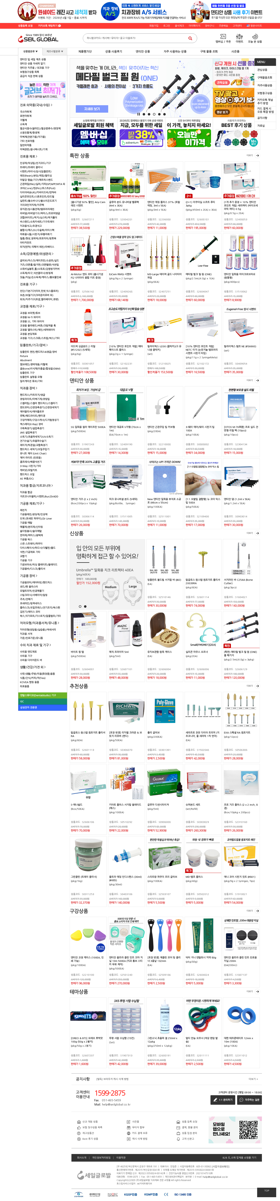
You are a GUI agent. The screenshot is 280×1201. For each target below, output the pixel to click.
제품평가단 (85, 51)
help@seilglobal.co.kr (215, 1177)
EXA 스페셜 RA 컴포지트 (237, 732)
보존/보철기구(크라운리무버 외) (36, 295)
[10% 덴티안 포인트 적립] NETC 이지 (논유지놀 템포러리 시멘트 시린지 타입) (202, 349)
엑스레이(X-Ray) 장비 (31, 424)
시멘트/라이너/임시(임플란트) (35, 171)
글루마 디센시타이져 (158, 805)
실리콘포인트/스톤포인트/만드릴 (37, 196)
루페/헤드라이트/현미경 (32, 416)
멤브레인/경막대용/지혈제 (33, 364)
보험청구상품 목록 (29, 72)
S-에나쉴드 (76, 805)
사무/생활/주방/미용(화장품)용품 (37, 674)
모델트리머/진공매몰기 (32, 591)
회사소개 (81, 1157)
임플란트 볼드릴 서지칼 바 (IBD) (164, 580)
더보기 (250, 155)
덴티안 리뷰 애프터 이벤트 (236, 133)
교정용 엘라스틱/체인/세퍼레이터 (37, 330)
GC (22, 701)
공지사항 (262, 118)
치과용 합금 (26, 492)
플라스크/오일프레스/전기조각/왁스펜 (40, 607)
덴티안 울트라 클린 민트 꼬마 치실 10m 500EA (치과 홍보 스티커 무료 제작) (126, 961)
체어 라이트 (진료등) (31, 457)
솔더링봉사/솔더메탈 (31, 531)
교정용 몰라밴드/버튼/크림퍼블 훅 (38, 325)
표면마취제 (25, 116)
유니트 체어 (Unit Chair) (33, 453)
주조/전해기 (26, 599)
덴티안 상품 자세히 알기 (32, 63)
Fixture (24, 356)
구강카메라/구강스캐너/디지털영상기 (39, 420)
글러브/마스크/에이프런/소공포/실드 (39, 260)
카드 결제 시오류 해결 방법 (265, 110)
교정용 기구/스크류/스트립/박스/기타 (40, 338)
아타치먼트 (25, 242)
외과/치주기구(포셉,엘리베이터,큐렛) (39, 299)
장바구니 (209, 26)
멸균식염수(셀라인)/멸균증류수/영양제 (40, 128)
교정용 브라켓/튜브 (30, 313)
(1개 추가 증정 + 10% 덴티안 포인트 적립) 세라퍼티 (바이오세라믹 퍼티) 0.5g (241, 205)
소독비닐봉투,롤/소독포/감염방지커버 (40, 269)
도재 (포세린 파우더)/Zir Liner (36, 518)
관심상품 (262, 69)
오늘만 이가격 (189, 133)
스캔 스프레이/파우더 (31, 543)
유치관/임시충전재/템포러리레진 (37, 209)
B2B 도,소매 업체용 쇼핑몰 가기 (239, 1157)
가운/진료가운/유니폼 (31, 638)
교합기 (23, 556)
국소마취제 (25, 112)
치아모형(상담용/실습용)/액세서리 (38, 629)
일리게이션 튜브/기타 (31, 381)
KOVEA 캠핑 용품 (29, 682)
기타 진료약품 (27, 141)
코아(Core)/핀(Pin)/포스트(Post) (37, 188)
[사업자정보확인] (221, 1166)
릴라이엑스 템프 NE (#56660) (240, 346)
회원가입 (153, 26)
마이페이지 (194, 26)
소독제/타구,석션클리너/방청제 (36, 273)
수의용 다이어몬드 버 (31, 660)
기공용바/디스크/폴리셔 (32, 569)
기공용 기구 (26, 560)
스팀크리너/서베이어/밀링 (33, 595)
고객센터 (237, 26)
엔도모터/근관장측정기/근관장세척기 (39, 407)
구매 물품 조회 (209, 51)
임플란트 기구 (27, 373)
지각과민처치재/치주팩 (32, 205)
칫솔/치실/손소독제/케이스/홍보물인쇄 (40, 277)
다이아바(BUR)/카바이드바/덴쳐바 (38, 192)
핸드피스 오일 (27, 474)
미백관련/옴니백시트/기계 (33, 149)
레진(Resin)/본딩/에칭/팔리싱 (36, 175)
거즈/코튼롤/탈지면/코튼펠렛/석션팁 (39, 265)
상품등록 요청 (25, 26)
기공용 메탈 (26, 523)
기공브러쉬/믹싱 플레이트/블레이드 (38, 564)
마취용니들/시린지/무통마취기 (36, 234)
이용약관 (121, 1157)
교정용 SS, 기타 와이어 (32, 321)
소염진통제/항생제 (29, 132)
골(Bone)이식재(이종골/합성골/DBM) (40, 368)
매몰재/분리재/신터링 (31, 527)
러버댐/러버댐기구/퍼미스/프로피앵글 (40, 213)
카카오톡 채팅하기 (48, 26)
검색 (190, 38)
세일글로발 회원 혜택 (93, 133)
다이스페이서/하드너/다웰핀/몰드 (37, 548)
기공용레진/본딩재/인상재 (33, 514)
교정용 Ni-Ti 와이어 (30, 317)
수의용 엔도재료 (28, 652)
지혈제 (23, 120)
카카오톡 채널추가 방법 (265, 102)
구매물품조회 (264, 77)
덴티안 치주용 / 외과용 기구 (34, 68)
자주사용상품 (264, 85)
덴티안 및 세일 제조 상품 (33, 59)
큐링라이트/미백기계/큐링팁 (35, 399)
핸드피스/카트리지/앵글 (32, 395)
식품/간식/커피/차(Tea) (33, 678)
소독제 (23, 124)
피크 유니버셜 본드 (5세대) (123, 499)
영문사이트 (256, 26)
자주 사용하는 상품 (175, 51)
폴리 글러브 (153, 732)
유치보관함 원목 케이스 (159, 652)
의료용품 (24, 686)
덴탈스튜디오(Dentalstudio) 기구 (38, 695)
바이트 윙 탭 (77, 652)
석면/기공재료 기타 (30, 552)
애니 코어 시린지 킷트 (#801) (239, 877)
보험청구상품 (264, 93)
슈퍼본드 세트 (193, 805)
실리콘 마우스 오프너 (197, 652)
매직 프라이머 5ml (119, 652)
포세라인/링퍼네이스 (31, 603)
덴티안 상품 (143, 51)
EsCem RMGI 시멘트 (120, 274)
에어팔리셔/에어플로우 (32, 411)
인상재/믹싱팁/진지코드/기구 (35, 163)
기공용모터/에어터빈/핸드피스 (36, 582)
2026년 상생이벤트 (141, 133)
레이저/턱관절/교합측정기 (33, 445)
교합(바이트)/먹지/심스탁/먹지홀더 (38, 217)
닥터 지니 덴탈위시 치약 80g (201, 957)
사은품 (235, 51)
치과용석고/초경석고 (31, 226)
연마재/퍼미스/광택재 (31, 535)
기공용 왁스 (26, 539)
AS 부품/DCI (27, 478)
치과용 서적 (26, 634)
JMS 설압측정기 (28, 432)
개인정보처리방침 (101, 1157)
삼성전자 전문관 (28, 707)
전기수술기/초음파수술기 (33, 441)
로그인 (166, 26)
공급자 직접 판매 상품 (31, 76)
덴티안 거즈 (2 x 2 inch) (84, 499)
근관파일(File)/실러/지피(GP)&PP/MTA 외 (42, 184)
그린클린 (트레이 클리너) (84, 877)
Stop (139, 114)
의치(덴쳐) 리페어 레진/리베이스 (37, 247)
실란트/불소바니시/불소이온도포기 (38, 201)
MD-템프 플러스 (194, 877)
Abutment (26, 360)
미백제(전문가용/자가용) (33, 137)
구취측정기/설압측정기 (32, 428)
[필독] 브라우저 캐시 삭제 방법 (112, 1079)
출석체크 (179, 26)
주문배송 (223, 26)
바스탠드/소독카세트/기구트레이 (37, 222)
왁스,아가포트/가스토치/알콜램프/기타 (40, 616)
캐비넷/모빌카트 (28, 470)
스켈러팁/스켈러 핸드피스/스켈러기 (38, 403)
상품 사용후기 (113, 51)
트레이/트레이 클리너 (31, 167)
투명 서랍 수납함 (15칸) (121, 1038)
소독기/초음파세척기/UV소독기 (36, 437)
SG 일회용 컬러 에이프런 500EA (88, 427)
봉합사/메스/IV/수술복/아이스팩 (37, 230)
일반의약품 (25, 145)
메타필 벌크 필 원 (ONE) (199, 274)
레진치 (23, 510)
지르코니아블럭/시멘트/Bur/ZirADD (39, 496)
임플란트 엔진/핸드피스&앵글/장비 (38, 352)
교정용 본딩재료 (28, 334)
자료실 (261, 125)
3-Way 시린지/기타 (30, 466)
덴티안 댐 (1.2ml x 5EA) (237, 499)
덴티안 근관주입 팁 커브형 (161, 427)
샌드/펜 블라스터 (29, 586)
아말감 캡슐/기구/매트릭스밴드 (36, 180)
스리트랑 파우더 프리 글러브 (162, 877)
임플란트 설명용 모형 (31, 377)
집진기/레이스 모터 (30, 612)
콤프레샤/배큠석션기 (31, 462)
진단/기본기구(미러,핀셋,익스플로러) (39, 291)
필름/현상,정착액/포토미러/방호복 (38, 238)
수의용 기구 (26, 656)
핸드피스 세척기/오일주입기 (34, 449)
